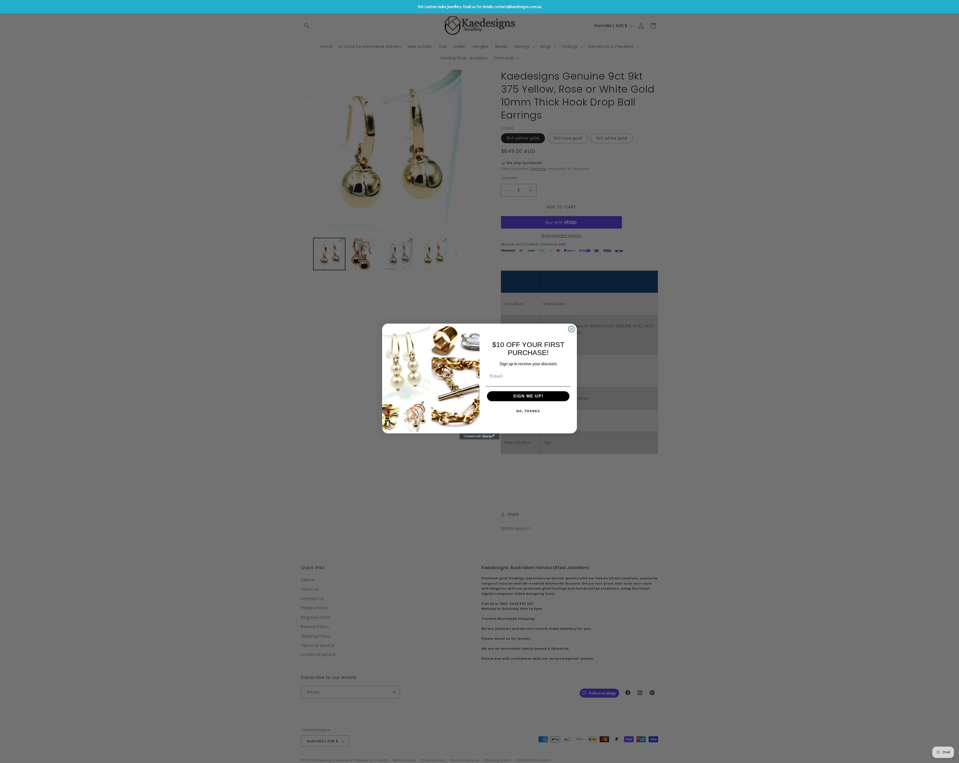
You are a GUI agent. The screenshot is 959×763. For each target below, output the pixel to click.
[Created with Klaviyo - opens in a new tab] (479, 436)
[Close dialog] (571, 329)
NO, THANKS (528, 411)
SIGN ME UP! (528, 396)
